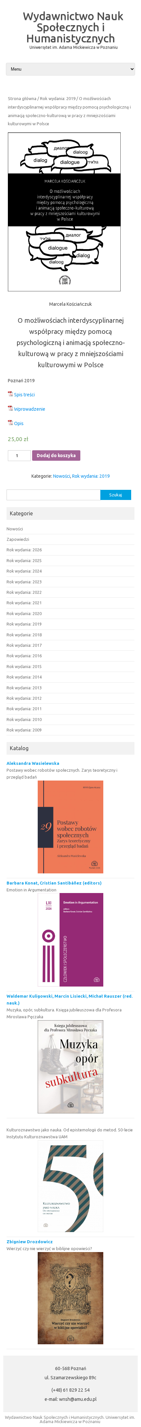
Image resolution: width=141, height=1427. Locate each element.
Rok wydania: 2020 (24, 613)
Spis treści (24, 394)
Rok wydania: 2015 (24, 666)
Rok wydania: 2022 (24, 592)
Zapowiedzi (18, 539)
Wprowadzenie (29, 409)
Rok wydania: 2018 (24, 634)
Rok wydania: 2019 (57, 98)
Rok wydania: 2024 (24, 571)
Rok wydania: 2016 (24, 655)
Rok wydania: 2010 (24, 719)
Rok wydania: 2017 (24, 645)
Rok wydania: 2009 (24, 730)
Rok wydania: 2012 (24, 698)
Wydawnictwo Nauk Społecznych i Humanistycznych (73, 26)
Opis (19, 423)
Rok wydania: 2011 (24, 708)
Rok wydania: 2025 (24, 560)
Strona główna (22, 98)
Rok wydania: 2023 (24, 581)
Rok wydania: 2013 (24, 687)
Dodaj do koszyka (56, 455)
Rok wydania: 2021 (24, 602)
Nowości (61, 476)
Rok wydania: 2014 (24, 677)
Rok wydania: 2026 (24, 549)
